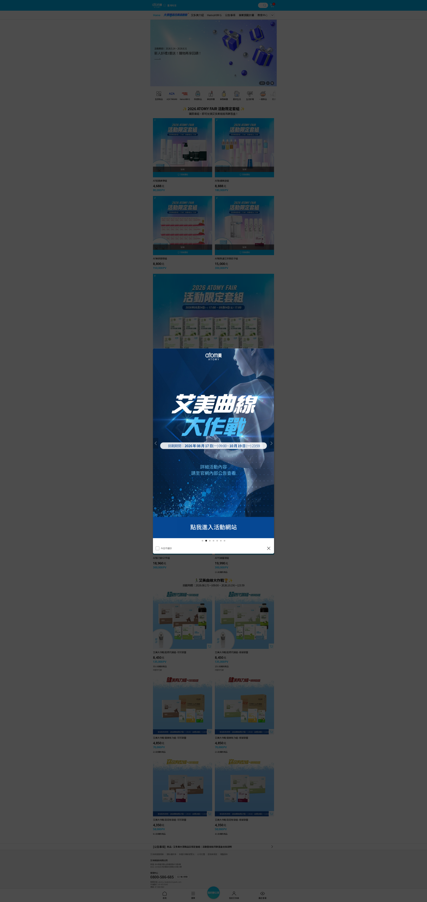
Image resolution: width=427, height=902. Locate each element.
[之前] (155, 443)
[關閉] (268, 548)
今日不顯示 (166, 548)
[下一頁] (271, 443)
